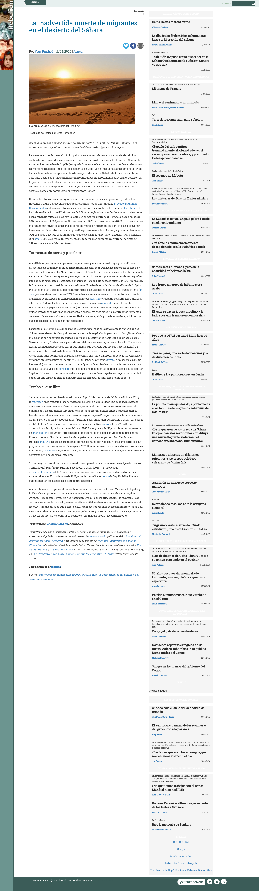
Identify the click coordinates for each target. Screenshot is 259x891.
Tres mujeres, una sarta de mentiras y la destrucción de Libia (180, 355)
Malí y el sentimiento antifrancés (175, 102)
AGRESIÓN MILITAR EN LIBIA (181, 327)
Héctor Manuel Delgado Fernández (168, 107)
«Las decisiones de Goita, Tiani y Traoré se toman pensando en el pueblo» (180, 558)
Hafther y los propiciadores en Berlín (178, 374)
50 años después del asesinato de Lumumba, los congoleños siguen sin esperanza (178, 577)
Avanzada (226, 3)
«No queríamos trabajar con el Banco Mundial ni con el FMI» (178, 788)
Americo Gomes (159, 675)
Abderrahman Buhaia (162, 44)
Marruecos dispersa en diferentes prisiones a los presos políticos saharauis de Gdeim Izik (175, 458)
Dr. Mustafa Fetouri (161, 362)
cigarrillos (96, 298)
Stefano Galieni (159, 227)
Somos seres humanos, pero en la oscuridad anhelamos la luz (175, 269)
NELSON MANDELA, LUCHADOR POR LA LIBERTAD (181, 210)
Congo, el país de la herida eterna (175, 631)
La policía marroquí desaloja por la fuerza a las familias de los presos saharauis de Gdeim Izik (181, 408)
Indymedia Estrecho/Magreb (181, 863)
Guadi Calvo (157, 124)
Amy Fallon (157, 734)
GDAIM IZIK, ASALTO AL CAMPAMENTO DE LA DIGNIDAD (182, 388)
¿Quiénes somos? (191, 882)
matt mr (55, 566)
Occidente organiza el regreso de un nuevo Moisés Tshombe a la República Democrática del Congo (179, 649)
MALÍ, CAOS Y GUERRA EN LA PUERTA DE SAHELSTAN (181, 76)
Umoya (181, 849)
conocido (106, 303)
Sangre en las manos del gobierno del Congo (178, 668)
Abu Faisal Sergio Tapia (163, 716)
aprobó (107, 424)
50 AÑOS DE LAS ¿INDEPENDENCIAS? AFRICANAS (181, 541)
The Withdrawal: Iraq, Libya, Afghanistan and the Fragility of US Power (73, 554)
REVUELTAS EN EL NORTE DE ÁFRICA (181, 258)
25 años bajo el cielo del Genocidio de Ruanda (178, 710)
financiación (39, 432)
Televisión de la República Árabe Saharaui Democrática (181, 870)
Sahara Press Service (181, 856)
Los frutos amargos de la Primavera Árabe (177, 286)
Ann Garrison (158, 586)
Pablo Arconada (159, 603)
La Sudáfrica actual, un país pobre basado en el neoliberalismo (181, 221)
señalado (64, 368)
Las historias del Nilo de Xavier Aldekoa (180, 198)
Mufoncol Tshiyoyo (160, 658)
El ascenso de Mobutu (167, 175)
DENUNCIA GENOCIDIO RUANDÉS (181, 699)
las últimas (130, 208)
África (78, 51)
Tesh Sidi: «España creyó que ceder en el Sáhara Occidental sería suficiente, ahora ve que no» (180, 60)
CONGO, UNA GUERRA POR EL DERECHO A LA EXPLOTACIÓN (182, 612)
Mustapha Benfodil (161, 534)
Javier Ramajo (158, 163)
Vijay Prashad (44, 51)
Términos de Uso (103, 880)
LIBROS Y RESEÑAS (181, 131)
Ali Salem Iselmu (160, 27)
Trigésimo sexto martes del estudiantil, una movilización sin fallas (179, 527)
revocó (106, 476)
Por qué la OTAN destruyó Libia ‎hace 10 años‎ (179, 337)
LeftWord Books (97, 536)
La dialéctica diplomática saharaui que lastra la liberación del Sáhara (179, 38)
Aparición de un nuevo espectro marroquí (174, 484)
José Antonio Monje (161, 491)
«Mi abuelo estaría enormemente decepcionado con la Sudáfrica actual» (179, 245)
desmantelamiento (43, 472)
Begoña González (160, 203)
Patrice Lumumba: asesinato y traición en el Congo (179, 597)
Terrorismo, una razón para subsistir (178, 119)
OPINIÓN (181, 682)
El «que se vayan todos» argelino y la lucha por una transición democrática (178, 313)
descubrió (50, 450)
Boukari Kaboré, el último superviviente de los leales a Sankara (180, 805)
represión (37, 401)
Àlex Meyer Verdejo (161, 794)
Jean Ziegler (158, 180)
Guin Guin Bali (181, 842)
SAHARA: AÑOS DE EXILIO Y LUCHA (181, 13)
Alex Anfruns (158, 565)
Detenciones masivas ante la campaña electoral (179, 506)
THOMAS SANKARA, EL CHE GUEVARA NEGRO (181, 768)
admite (39, 239)
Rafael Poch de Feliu (161, 829)
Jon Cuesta (157, 761)
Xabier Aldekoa (159, 251)
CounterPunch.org (57, 523)
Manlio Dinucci (159, 344)
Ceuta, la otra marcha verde (171, 22)
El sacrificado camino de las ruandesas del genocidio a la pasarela (179, 727)
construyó (44, 441)
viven (110, 360)
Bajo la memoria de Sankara (171, 824)
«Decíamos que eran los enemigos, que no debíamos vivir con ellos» (179, 754)
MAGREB (181, 474)
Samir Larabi (158, 512)
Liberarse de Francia (166, 89)
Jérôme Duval (158, 320)
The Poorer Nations (61, 549)
